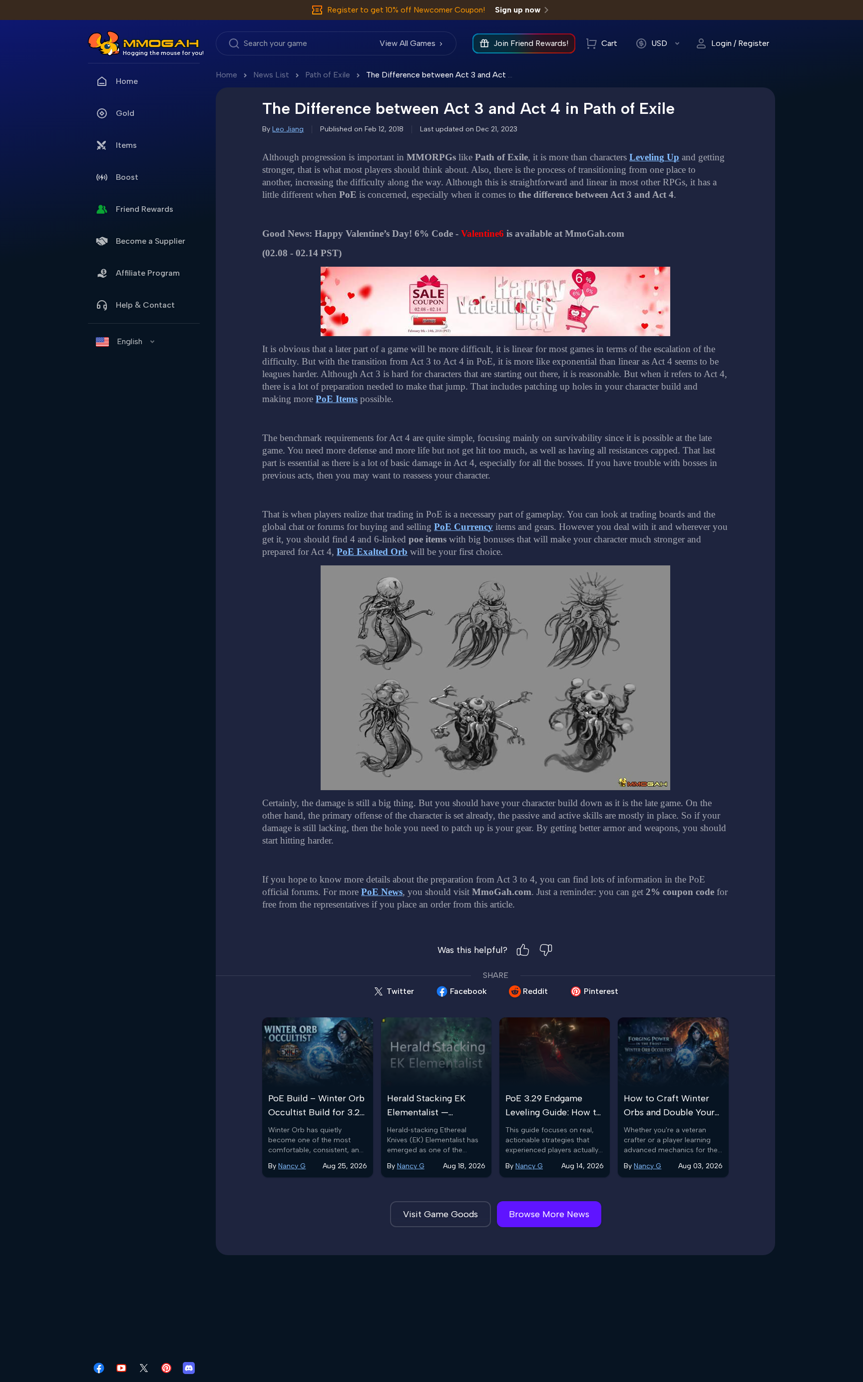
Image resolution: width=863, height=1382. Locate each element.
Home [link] (127, 81)
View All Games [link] (407, 43)
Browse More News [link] (549, 1214)
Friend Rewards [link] (144, 209)
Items (126, 145)
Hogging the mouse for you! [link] (163, 52)
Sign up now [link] (517, 9)
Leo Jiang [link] (288, 129)
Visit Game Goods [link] (440, 1214)
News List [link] (271, 74)
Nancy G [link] (292, 1166)
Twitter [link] (400, 991)
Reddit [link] (535, 991)
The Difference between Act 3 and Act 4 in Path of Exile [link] (467, 74)
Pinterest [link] (601, 991)
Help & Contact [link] (145, 305)
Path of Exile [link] (327, 74)
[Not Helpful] (545, 949)
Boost (127, 177)
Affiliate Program (148, 273)
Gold (125, 113)
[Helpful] (522, 949)
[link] (104, 43)
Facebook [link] (468, 991)
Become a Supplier (150, 241)
